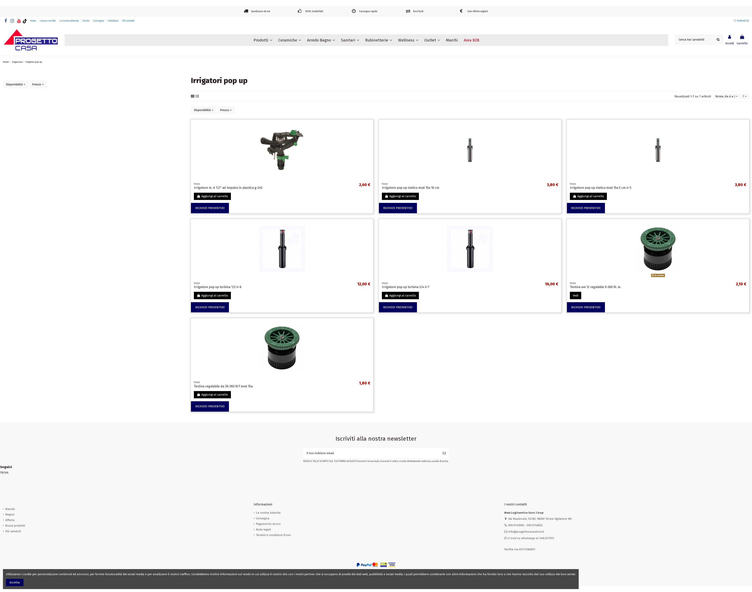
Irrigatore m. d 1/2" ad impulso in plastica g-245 (228, 188)
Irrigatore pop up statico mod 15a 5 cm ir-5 (600, 188)
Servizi (86, 20)
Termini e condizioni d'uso (273, 535)
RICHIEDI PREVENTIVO (210, 208)
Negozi (9, 514)
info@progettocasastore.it (526, 531)
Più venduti (128, 20)
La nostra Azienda (69, 20)
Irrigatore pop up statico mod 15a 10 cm (410, 188)
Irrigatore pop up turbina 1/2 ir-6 (217, 287)
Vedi (575, 295)
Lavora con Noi (48, 20)
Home (33, 20)
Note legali (263, 529)
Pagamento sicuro (268, 524)
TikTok (4, 472)
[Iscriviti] (444, 453)
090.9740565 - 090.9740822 (525, 525)
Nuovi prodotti (15, 525)
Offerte (10, 520)
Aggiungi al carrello (214, 196)
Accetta (15, 582)
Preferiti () (743, 20)
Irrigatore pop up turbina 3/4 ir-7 (405, 287)
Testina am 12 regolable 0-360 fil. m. (595, 287)
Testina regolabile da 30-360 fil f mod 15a (223, 386)
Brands (10, 509)
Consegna (99, 20)
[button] (263, 40)
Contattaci (113, 20)
